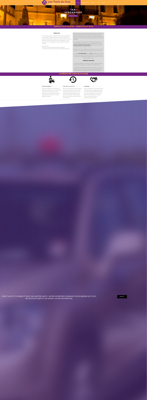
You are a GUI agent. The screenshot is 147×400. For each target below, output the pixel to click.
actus (98, 2)
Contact (103, 2)
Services (93, 2)
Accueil (78, 2)
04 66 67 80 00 (87, 26)
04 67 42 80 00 (68, 26)
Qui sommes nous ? (85, 2)
